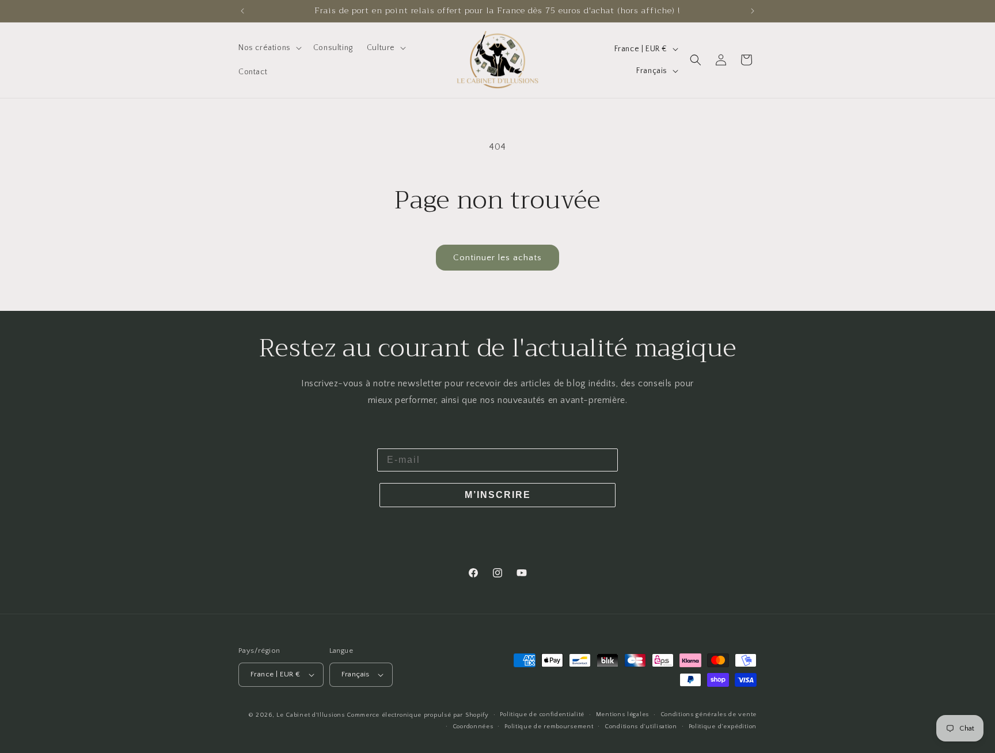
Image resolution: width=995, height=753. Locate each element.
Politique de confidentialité (542, 714)
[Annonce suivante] (752, 11)
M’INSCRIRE (498, 495)
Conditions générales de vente (708, 714)
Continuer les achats (497, 258)
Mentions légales (622, 714)
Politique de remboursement (548, 726)
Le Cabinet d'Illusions (310, 715)
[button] (268, 48)
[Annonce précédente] (242, 11)
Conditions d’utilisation (641, 726)
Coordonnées (473, 726)
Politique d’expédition (723, 726)
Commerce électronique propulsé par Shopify (417, 715)
